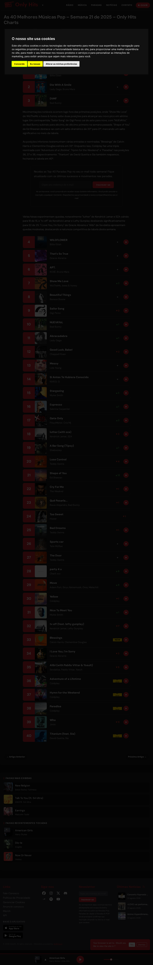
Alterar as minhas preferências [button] (61, 64)
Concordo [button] (19, 64)
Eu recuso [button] (35, 64)
